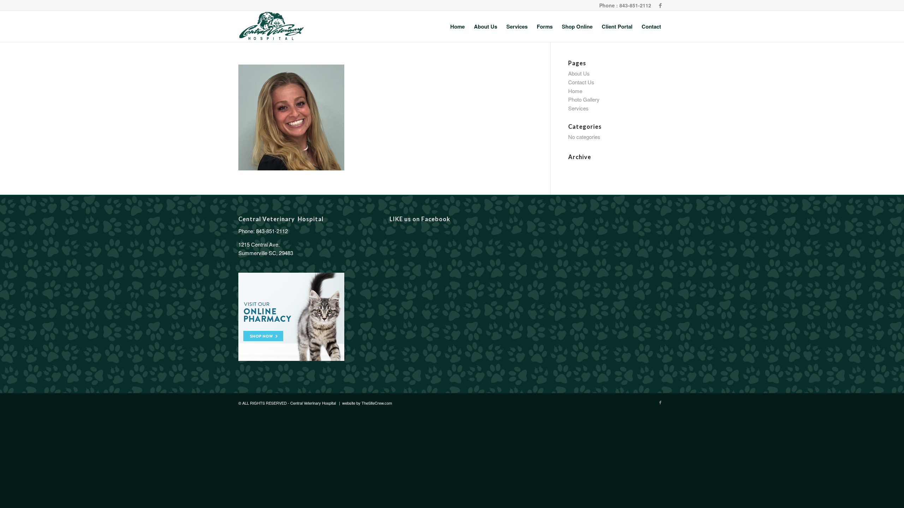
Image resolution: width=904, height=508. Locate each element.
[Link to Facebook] (660, 5)
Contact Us (581, 82)
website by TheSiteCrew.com (367, 403)
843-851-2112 (272, 231)
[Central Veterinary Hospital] (271, 26)
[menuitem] (457, 26)
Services (578, 108)
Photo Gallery (584, 99)
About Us (579, 73)
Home (575, 91)
